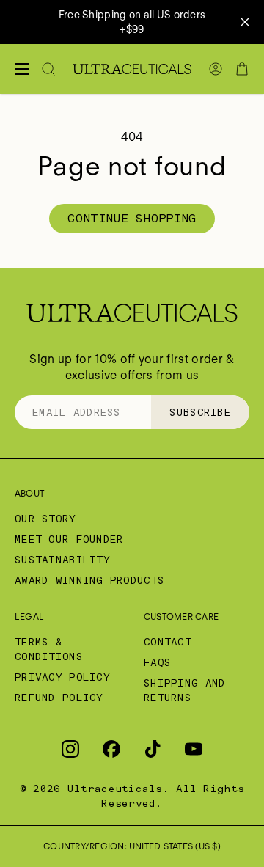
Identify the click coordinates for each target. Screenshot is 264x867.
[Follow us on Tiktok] (152, 749)
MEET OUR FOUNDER (69, 539)
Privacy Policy (62, 677)
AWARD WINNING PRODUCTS (89, 580)
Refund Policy (59, 697)
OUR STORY (45, 518)
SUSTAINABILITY (62, 560)
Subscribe (200, 412)
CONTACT (167, 642)
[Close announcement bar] (245, 22)
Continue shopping (131, 218)
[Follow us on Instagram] (70, 749)
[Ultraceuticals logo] (132, 69)
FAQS (157, 662)
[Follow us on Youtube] (193, 749)
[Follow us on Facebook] (111, 749)
